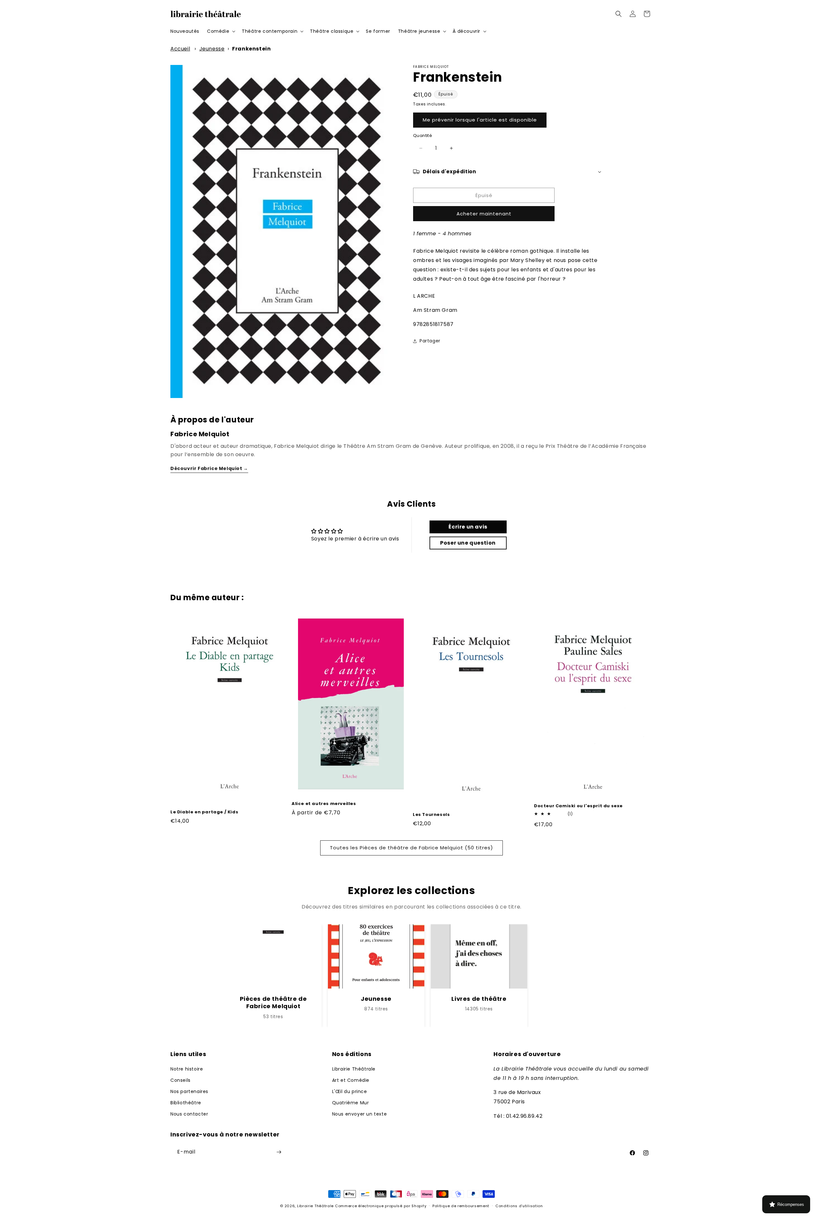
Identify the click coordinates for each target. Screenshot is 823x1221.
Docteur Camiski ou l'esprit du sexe (578, 806)
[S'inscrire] (279, 1152)
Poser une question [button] (468, 543)
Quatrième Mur (350, 1102)
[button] (220, 31)
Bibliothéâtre (185, 1102)
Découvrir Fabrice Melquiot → (209, 468)
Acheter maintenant (484, 213)
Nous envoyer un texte (359, 1114)
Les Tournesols (431, 815)
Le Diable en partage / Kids (204, 812)
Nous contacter (189, 1114)
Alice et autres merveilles (324, 804)
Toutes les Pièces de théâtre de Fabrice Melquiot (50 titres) (411, 847)
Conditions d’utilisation (519, 1205)
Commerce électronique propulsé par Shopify (380, 1205)
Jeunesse (212, 48)
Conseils (180, 1080)
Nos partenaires (189, 1091)
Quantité (422, 135)
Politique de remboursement (460, 1205)
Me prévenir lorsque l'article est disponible (480, 119)
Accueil (180, 48)
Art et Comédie (350, 1080)
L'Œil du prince (349, 1091)
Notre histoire (186, 1069)
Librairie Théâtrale (353, 1069)
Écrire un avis (467, 526)
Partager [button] (430, 341)
